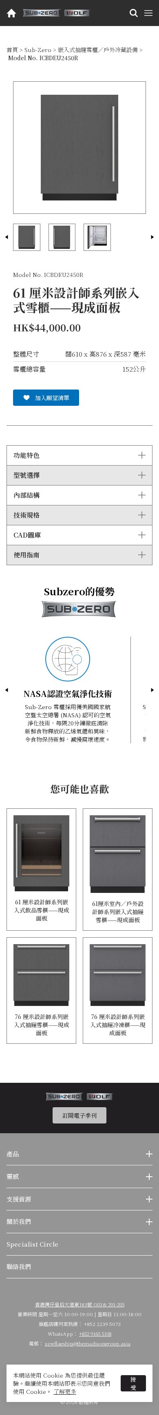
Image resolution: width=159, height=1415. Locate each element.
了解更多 (64, 1391)
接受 (133, 1383)
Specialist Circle (32, 1244)
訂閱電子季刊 (79, 1115)
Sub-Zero (37, 50)
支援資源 (19, 1199)
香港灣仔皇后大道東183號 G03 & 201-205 (79, 1304)
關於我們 (19, 1221)
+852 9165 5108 (95, 1333)
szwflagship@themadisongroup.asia (87, 1343)
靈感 (13, 1176)
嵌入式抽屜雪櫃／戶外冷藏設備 (98, 50)
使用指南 (26, 554)
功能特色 (26, 455)
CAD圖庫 (27, 535)
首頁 (12, 50)
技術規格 (26, 515)
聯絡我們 (19, 1266)
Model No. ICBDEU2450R (43, 58)
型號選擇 (26, 475)
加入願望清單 (52, 398)
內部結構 (26, 495)
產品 (13, 1153)
